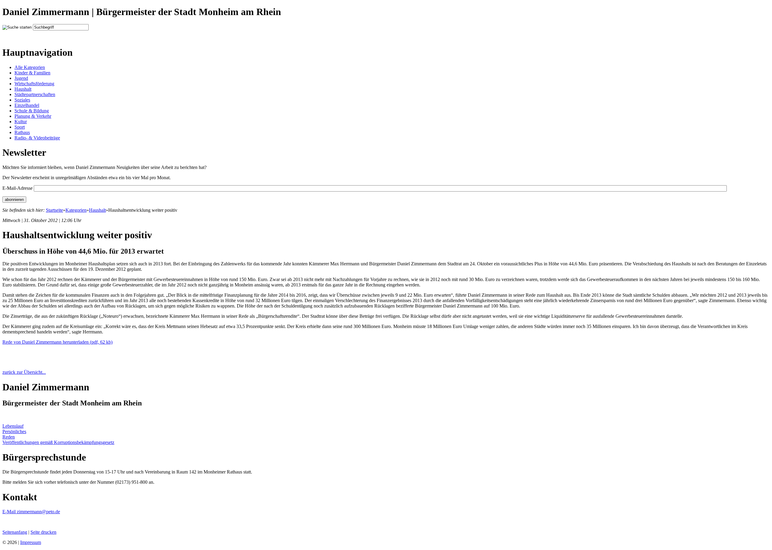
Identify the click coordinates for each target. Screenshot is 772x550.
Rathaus (22, 132)
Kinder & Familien (32, 72)
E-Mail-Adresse (17, 188)
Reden (8, 436)
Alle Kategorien (29, 67)
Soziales (22, 99)
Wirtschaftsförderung (34, 83)
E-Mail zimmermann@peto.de (31, 511)
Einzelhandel (26, 105)
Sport (19, 127)
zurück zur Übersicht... (24, 372)
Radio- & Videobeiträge (37, 137)
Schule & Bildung (31, 110)
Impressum (30, 542)
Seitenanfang (14, 532)
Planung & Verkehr (32, 116)
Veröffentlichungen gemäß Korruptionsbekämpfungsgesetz (58, 442)
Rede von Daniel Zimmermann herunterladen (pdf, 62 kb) (57, 342)
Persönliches (14, 431)
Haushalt (22, 89)
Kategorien (76, 210)
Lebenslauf (13, 426)
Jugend (21, 78)
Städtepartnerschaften (34, 94)
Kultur (20, 121)
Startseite (54, 210)
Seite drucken (43, 532)
